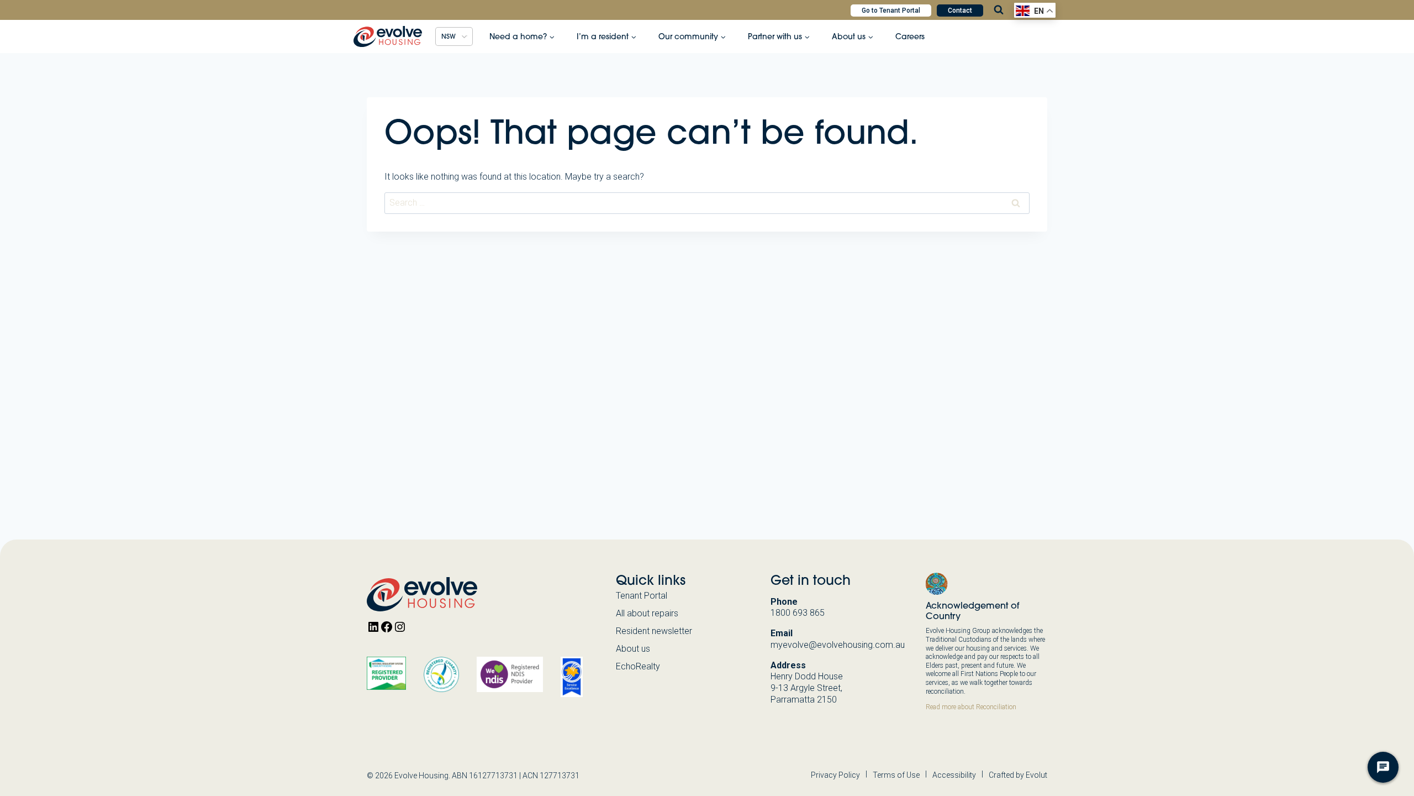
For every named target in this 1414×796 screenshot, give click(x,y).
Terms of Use (896, 775)
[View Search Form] (999, 10)
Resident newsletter (654, 631)
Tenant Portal (641, 595)
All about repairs (647, 613)
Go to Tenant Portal (891, 10)
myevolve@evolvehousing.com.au (838, 645)
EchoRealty (638, 666)
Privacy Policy (835, 775)
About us (633, 648)
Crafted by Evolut (1018, 775)
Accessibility (954, 775)
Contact (960, 10)
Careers (910, 36)
